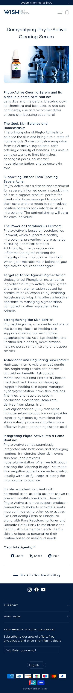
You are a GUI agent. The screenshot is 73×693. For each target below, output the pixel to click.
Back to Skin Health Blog (40, 575)
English (34, 665)
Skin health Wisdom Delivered (30, 629)
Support (11, 605)
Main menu (13, 617)
